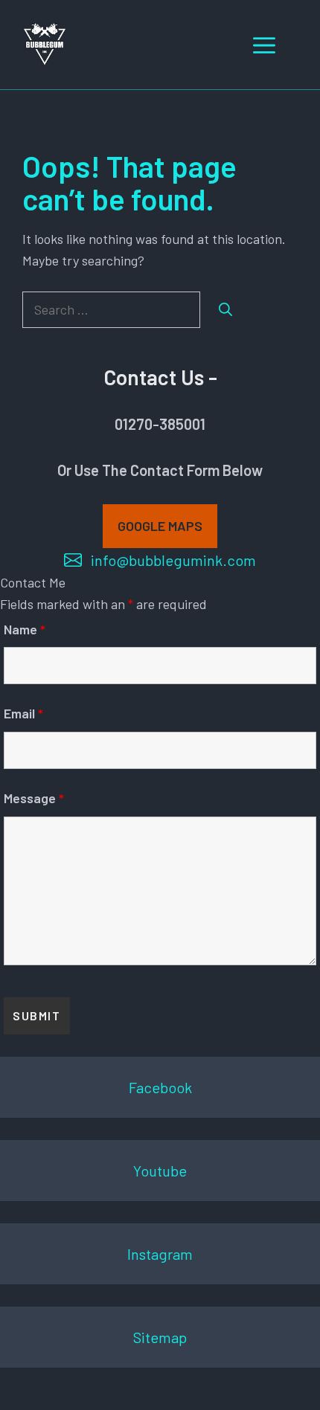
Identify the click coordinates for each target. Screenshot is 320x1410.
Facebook (160, 1087)
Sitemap (160, 1337)
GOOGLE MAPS (160, 526)
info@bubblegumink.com (173, 560)
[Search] (225, 310)
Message (34, 798)
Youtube (160, 1170)
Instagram (160, 1254)
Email (23, 713)
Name (24, 629)
